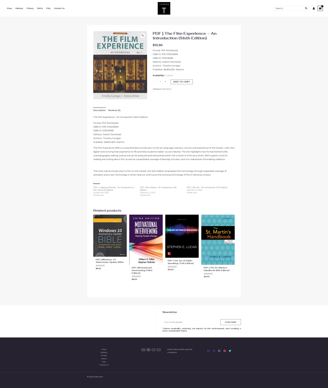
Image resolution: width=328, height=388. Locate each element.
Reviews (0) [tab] (114, 110)
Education (167, 89)
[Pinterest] (224, 351)
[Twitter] (230, 351)
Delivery (103, 352)
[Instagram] (214, 351)
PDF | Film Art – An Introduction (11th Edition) (207, 187)
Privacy (104, 355)
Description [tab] (99, 110)
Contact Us (104, 365)
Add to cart (181, 82)
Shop (104, 349)
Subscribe (230, 322)
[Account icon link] (314, 8)
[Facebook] (219, 351)
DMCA (104, 359)
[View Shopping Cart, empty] (320, 8)
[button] (142, 35)
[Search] (306, 8)
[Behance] (208, 351)
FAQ (104, 362)
